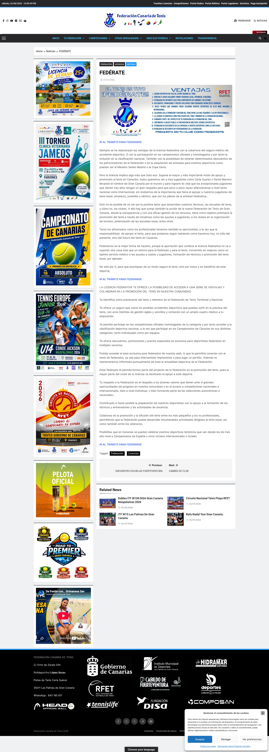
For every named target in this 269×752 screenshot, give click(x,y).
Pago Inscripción (259, 3)
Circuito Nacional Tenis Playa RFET (208, 498)
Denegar (226, 739)
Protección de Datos (166, 731)
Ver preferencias (252, 739)
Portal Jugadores (229, 3)
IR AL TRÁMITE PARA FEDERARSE (120, 142)
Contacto (148, 731)
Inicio (55, 38)
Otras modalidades (127, 38)
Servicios (244, 3)
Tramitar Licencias (162, 3)
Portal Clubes (197, 3)
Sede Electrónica (157, 38)
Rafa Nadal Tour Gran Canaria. (205, 514)
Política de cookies (208, 746)
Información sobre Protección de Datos (233, 746)
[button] (262, 713)
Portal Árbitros (212, 3)
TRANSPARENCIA (207, 38)
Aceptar (200, 739)
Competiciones (181, 3)
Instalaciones (184, 38)
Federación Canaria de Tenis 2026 (51, 731)
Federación (106, 64)
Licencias (119, 64)
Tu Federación (72, 38)
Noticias (131, 64)
